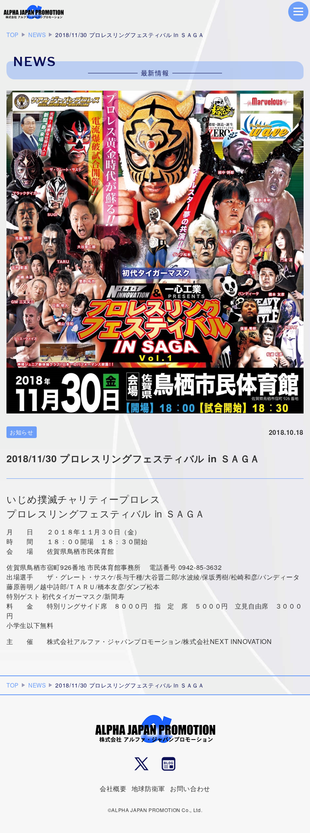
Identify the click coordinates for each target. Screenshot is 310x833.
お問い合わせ (190, 788)
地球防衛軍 (148, 788)
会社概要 (113, 788)
